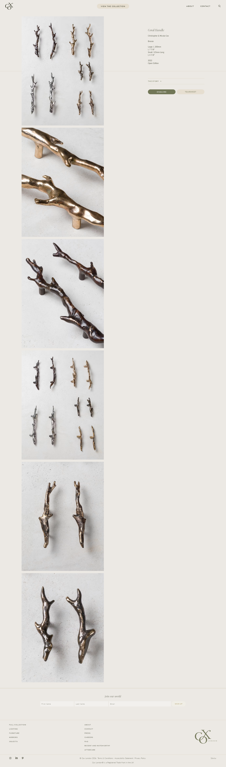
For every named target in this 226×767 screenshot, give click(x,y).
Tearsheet (190, 92)
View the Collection (113, 6)
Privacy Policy (140, 758)
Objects (13, 741)
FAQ (86, 741)
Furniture (14, 733)
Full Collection (17, 725)
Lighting (13, 729)
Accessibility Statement (124, 758)
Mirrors (13, 737)
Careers (88, 737)
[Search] (219, 6)
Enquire (161, 92)
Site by (213, 758)
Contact (205, 6)
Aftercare (89, 750)
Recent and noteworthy (97, 746)
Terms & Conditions (105, 758)
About (190, 6)
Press (87, 733)
